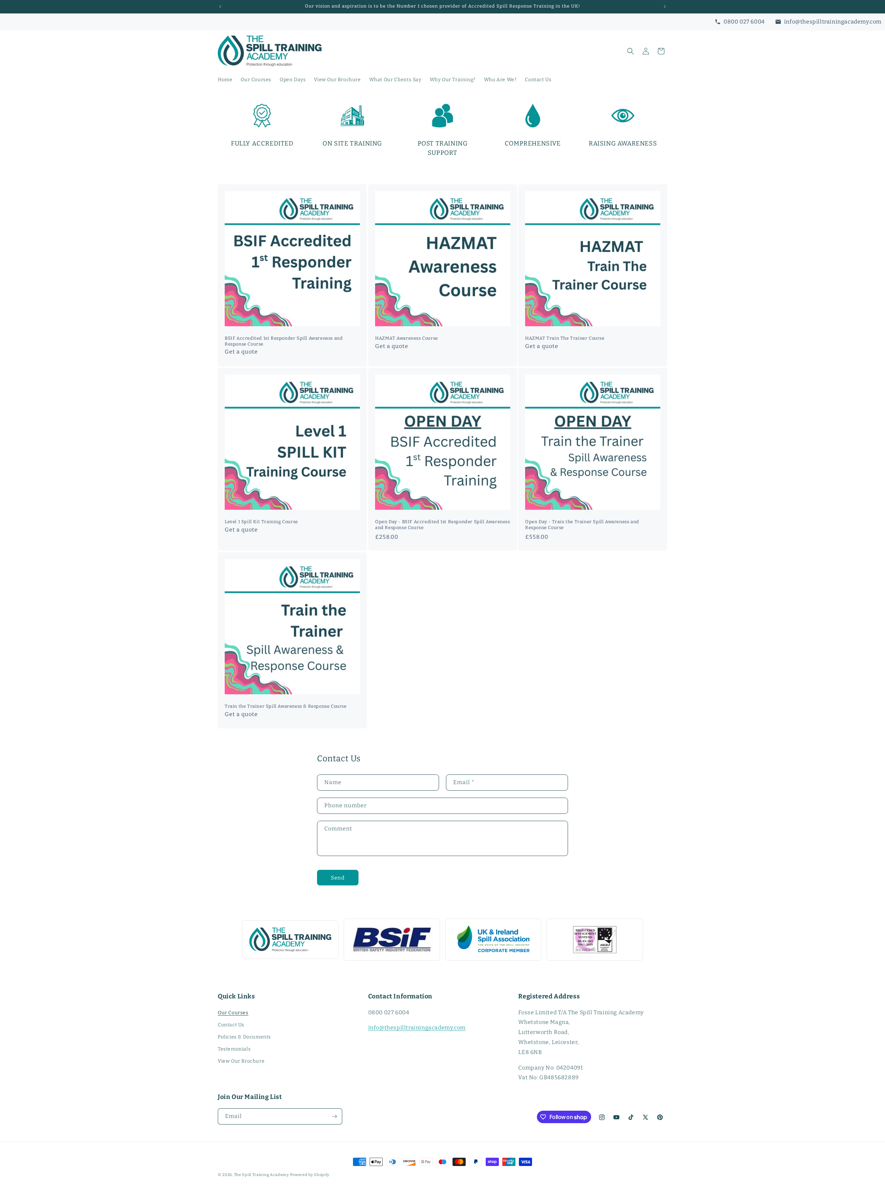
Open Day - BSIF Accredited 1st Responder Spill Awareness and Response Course (442, 524)
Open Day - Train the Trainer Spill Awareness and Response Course (582, 524)
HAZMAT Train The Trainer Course (565, 338)
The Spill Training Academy (261, 1175)
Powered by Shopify (310, 1175)
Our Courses (233, 1013)
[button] (630, 51)
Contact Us (231, 1025)
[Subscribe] (334, 1116)
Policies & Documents (244, 1037)
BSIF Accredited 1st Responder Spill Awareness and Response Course (284, 341)
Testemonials (234, 1049)
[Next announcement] (664, 6)
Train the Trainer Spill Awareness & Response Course (286, 705)
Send (338, 878)
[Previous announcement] (220, 6)
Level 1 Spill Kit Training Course (261, 521)
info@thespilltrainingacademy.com (417, 1027)
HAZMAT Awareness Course (406, 338)
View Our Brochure (241, 1061)
